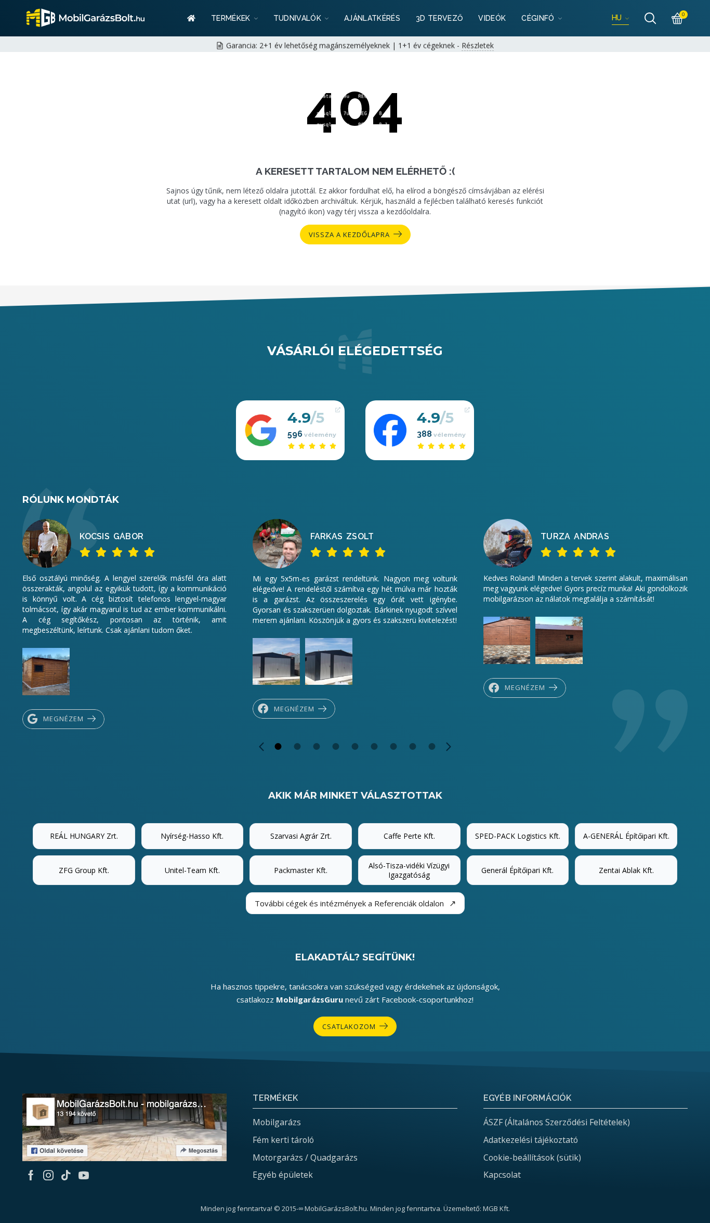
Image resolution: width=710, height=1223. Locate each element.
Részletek (478, 43)
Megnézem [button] (63, 718)
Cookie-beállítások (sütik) (532, 1157)
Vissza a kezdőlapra (349, 234)
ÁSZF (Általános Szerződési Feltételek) (556, 1122)
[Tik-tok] (66, 1175)
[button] (261, 747)
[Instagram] (48, 1175)
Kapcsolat (502, 1174)
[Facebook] (31, 1175)
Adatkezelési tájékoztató (530, 1140)
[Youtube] (84, 1175)
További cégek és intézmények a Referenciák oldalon (355, 903)
